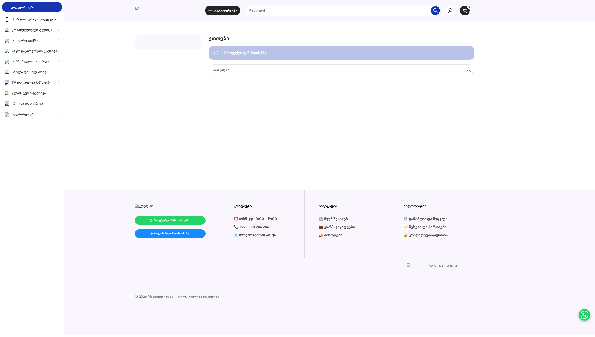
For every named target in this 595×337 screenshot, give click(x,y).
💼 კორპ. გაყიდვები (337, 227)
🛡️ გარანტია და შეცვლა (425, 218)
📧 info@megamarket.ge (255, 235)
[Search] (435, 10)
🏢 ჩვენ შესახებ (333, 218)
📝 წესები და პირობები (425, 227)
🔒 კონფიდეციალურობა (426, 235)
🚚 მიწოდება (330, 235)
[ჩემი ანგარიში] (450, 10)
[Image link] (144, 206)
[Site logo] (167, 10)
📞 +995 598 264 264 (251, 227)
